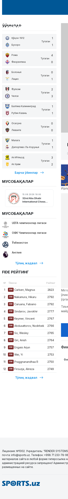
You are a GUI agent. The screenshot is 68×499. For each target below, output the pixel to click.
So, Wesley (19, 333)
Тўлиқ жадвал (26, 263)
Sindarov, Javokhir (23, 311)
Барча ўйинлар (26, 172)
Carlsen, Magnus (22, 289)
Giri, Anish (17, 340)
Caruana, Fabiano (22, 304)
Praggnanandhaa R (23, 361)
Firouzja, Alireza (21, 369)
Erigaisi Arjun (19, 347)
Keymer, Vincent (22, 318)
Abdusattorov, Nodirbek (26, 325)
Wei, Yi (16, 354)
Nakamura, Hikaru (22, 297)
